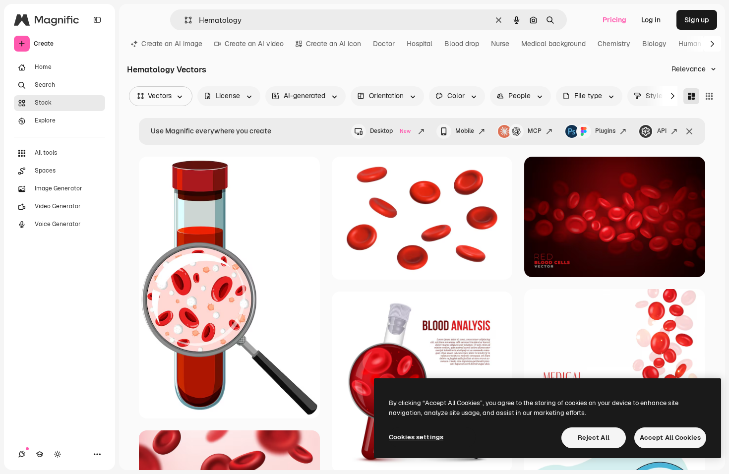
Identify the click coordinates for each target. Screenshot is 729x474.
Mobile (464, 131)
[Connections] (22, 454)
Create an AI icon (333, 43)
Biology (654, 43)
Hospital (419, 43)
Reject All (593, 437)
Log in (651, 19)
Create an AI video (254, 43)
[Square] (709, 96)
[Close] (689, 131)
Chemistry (614, 43)
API (662, 131)
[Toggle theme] (57, 454)
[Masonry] (691, 96)
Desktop (390, 131)
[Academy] (40, 454)
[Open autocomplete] (184, 20)
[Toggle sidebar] (97, 20)
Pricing (614, 19)
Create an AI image (171, 43)
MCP (535, 131)
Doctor (384, 43)
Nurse (500, 43)
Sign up (696, 19)
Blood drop (461, 43)
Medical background (553, 43)
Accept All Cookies (670, 437)
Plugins (605, 131)
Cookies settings (416, 437)
